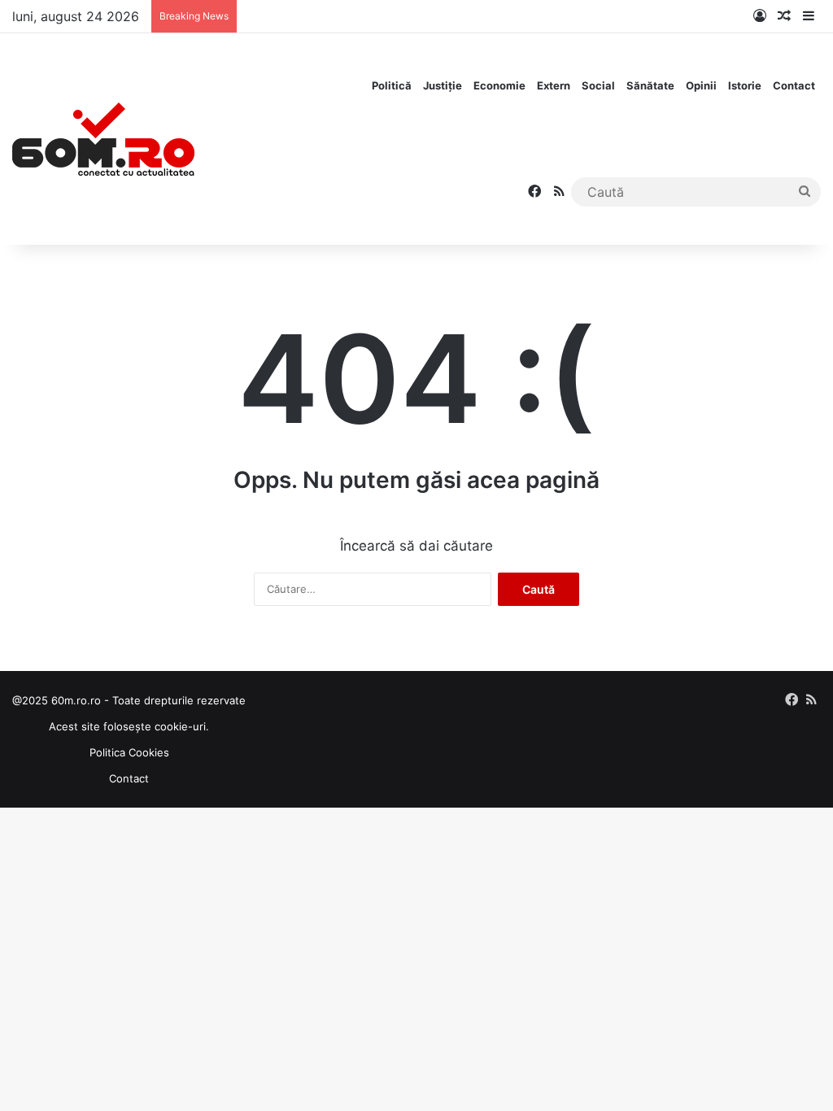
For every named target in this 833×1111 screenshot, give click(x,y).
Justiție (442, 85)
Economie (499, 85)
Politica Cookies (129, 752)
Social (598, 85)
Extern (553, 85)
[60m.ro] (103, 139)
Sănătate (650, 85)
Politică (392, 85)
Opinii (701, 85)
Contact (794, 85)
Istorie (744, 85)
